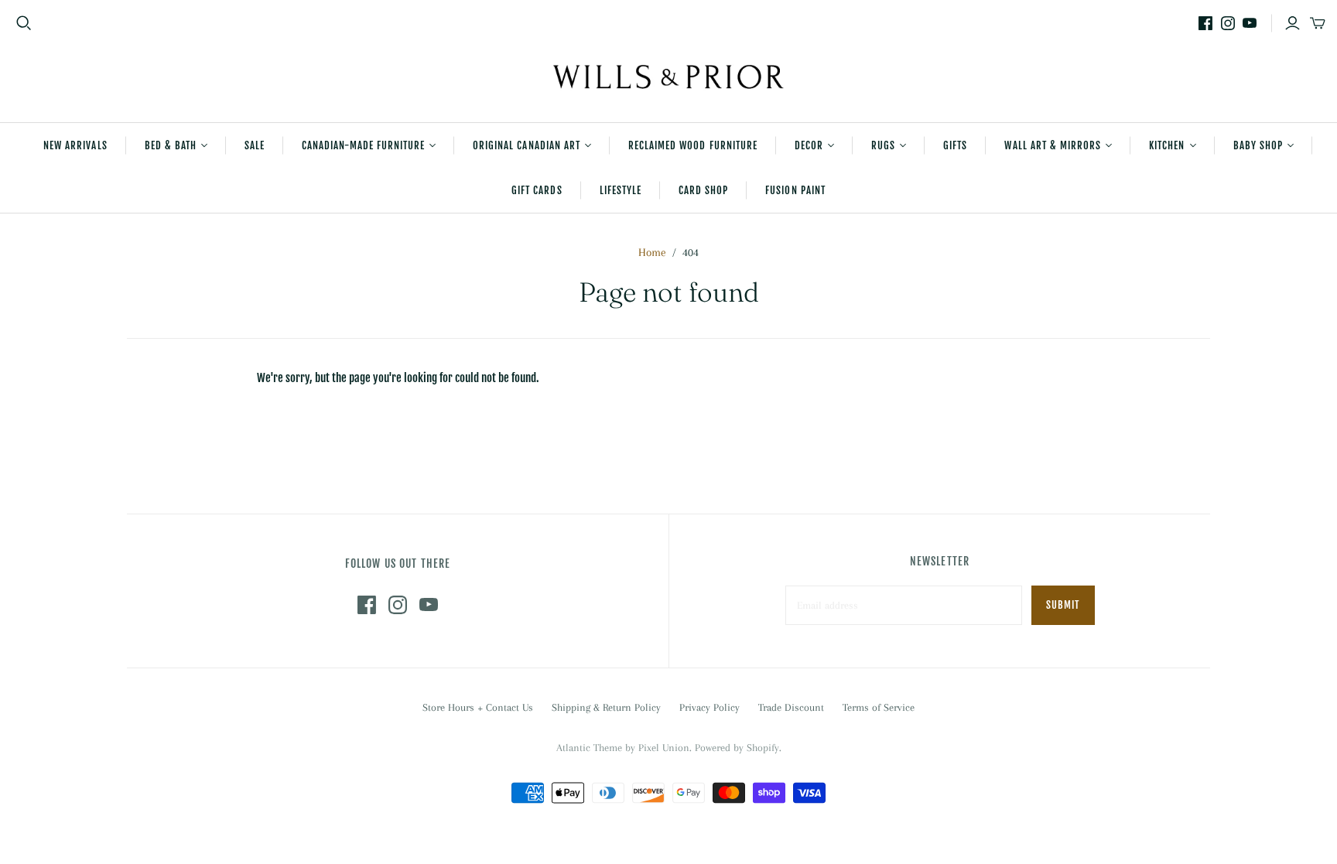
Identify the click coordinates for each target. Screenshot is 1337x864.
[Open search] (24, 23)
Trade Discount (791, 707)
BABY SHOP (1258, 145)
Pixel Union (663, 747)
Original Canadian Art (526, 145)
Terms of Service (879, 707)
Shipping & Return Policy (606, 707)
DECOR (809, 145)
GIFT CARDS (536, 190)
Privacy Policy (709, 707)
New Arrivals (75, 145)
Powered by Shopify (737, 747)
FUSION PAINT (795, 190)
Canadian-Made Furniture (363, 145)
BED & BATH (171, 145)
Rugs (883, 145)
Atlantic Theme (589, 747)
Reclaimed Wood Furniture (692, 145)
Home (652, 252)
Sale (254, 145)
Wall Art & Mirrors (1052, 145)
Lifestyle (620, 190)
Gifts (955, 145)
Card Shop (703, 190)
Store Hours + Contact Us (477, 707)
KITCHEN (1167, 145)
